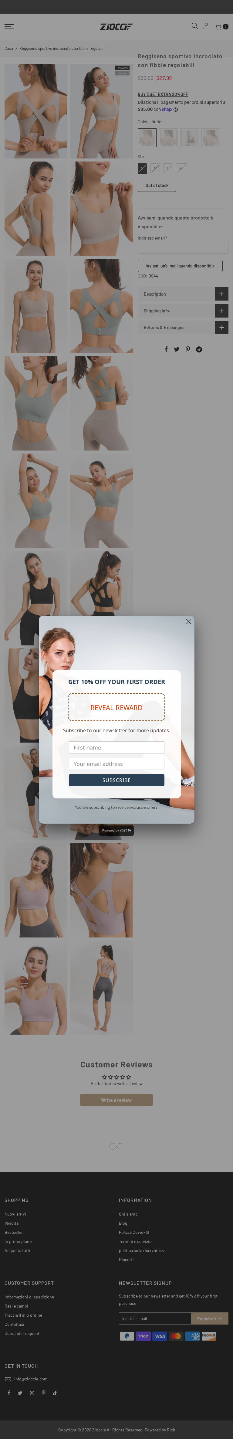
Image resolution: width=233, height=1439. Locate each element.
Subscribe (117, 780)
